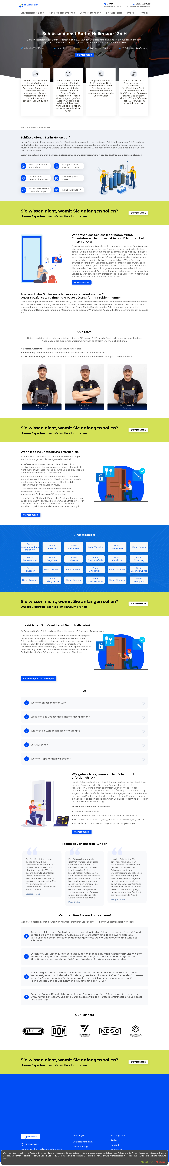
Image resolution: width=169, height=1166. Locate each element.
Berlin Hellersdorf (73, 559)
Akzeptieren (147, 1162)
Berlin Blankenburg (30, 559)
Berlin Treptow (30, 580)
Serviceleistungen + (90, 13)
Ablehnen (160, 1162)
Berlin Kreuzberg (117, 547)
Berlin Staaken (73, 569)
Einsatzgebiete (114, 13)
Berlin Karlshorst (117, 559)
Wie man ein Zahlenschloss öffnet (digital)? (57, 730)
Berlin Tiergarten (51, 547)
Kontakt (143, 13)
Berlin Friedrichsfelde (95, 559)
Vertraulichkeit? (40, 744)
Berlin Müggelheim (51, 559)
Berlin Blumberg (139, 559)
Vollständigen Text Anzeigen (38, 678)
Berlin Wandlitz (95, 547)
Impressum (117, 1149)
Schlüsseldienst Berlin (32, 13)
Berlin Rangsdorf (30, 569)
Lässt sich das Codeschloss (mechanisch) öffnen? (60, 716)
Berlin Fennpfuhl (139, 580)
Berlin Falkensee (73, 547)
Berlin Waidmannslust (95, 580)
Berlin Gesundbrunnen (139, 569)
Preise (130, 13)
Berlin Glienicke (117, 580)
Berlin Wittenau (117, 569)
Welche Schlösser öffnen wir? (48, 702)
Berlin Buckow (73, 580)
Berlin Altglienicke (95, 569)
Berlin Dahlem (51, 569)
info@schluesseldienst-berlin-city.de (43, 1149)
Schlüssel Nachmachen (62, 13)
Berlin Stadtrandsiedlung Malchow (30, 547)
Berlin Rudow (139, 547)
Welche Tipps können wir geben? (51, 758)
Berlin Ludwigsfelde (52, 580)
